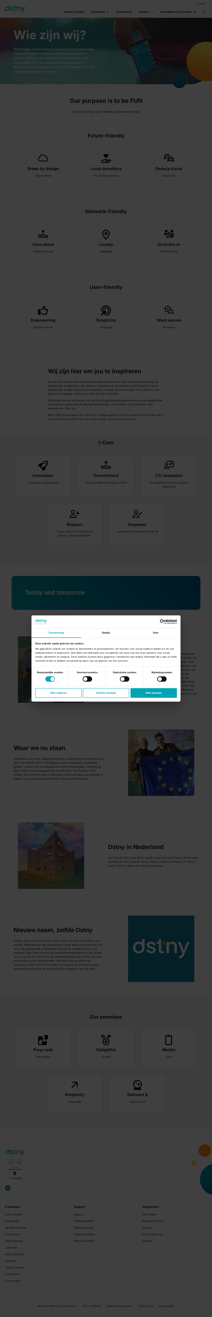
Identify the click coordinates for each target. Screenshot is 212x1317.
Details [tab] (106, 632)
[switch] (87, 679)
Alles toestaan (153, 692)
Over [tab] (156, 632)
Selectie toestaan (106, 692)
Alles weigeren (58, 692)
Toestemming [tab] (56, 632)
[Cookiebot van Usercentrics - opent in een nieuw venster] (162, 621)
